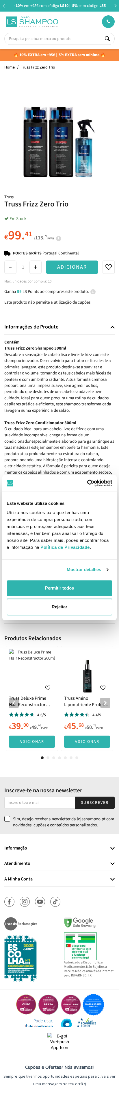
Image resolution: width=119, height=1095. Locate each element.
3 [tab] (53, 757)
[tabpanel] (32, 698)
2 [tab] (48, 757)
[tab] (59, 327)
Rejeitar (59, 606)
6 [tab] (71, 757)
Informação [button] (15, 848)
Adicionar (72, 267)
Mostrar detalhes (84, 569)
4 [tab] (59, 757)
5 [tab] (65, 757)
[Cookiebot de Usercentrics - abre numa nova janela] (87, 483)
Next (115, 5)
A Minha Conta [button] (18, 879)
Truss (9, 197)
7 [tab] (76, 757)
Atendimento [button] (17, 863)
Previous (3, 5)
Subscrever (95, 803)
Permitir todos (59, 588)
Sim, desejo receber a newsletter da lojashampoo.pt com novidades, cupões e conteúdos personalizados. (63, 822)
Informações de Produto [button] (31, 327)
